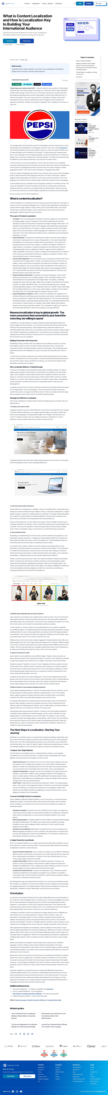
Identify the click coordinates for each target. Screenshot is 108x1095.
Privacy (92, 1067)
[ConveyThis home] (8, 4)
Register (88, 3)
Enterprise (58, 3)
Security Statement (95, 1079)
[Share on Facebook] (20, 1033)
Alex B (23, 59)
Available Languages (43, 1079)
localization (63, 148)
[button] (100, 3)
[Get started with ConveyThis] (87, 99)
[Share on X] (16, 1033)
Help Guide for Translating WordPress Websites (27, 993)
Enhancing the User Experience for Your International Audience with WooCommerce (54, 1016)
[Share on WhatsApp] (28, 1033)
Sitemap (57, 1079)
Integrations (36, 3)
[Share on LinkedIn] (24, 1033)
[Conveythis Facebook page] (12, 1091)
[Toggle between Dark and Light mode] (74, 3)
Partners (57, 1069)
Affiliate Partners (59, 1072)
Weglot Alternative (78, 1074)
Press (56, 1074)
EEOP (91, 1074)
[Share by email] (32, 1033)
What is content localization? (83, 61)
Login (80, 3)
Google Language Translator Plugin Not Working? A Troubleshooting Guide (38, 1000)
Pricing (44, 3)
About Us (57, 1067)
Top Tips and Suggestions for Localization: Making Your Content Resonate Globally (24, 1026)
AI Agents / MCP (42, 1076)
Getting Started (77, 1067)
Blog (26, 59)
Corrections (93, 1083)
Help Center (76, 1069)
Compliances (93, 1072)
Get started (10, 41)
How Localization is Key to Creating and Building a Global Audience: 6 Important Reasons (23, 1016)
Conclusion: (79, 77)
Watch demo (27, 1076)
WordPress (49, 989)
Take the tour (27, 41)
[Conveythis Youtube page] (21, 1091)
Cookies (92, 1076)
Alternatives (76, 1076)
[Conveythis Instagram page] (17, 1091)
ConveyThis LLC (100, 1091)
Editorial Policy (94, 1081)
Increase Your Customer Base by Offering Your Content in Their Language (54, 1026)
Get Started (10, 1076)
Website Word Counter (79, 1079)
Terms (92, 1069)
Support (50, 3)
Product (27, 3)
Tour (39, 1081)
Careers (57, 1076)
